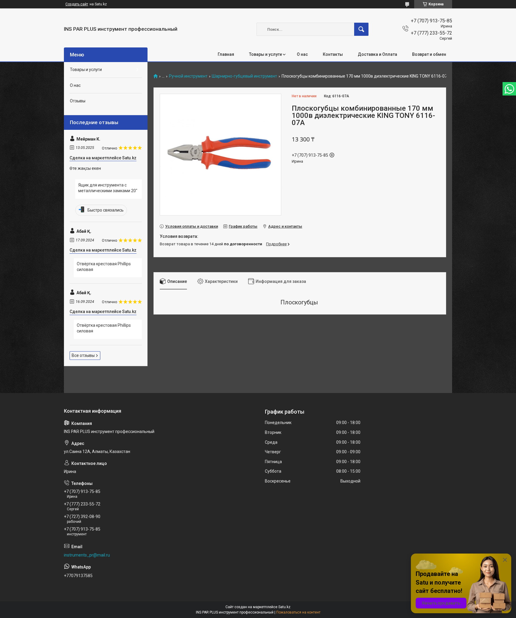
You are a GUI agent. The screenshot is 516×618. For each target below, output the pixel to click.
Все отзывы (83, 355)
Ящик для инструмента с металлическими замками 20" (107, 188)
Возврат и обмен (429, 54)
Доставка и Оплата (377, 54)
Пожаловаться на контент (298, 612)
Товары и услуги (265, 54)
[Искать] (361, 29)
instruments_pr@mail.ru (87, 555)
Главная (226, 54)
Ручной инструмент (188, 76)
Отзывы (77, 100)
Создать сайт (76, 4)
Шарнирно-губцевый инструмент (244, 76)
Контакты (333, 54)
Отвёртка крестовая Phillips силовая (104, 266)
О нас (302, 54)
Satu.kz (284, 607)
